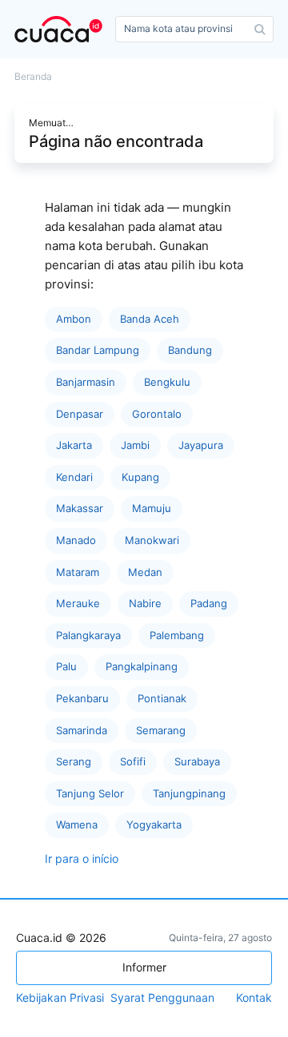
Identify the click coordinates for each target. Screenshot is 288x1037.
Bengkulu (167, 381)
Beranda (33, 76)
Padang (208, 603)
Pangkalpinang (142, 666)
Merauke (78, 603)
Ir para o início (81, 858)
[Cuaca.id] (61, 29)
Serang (73, 761)
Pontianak (162, 698)
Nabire (145, 603)
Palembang (177, 635)
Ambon (73, 318)
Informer (144, 967)
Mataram (77, 572)
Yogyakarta (154, 824)
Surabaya (197, 761)
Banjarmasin (85, 381)
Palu (66, 666)
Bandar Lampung (97, 350)
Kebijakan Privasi (60, 997)
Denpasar (79, 413)
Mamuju (151, 508)
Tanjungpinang (189, 793)
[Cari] (260, 29)
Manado (76, 540)
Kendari (74, 477)
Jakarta (74, 445)
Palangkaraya (88, 635)
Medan (145, 572)
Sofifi (133, 761)
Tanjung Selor (90, 793)
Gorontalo (157, 413)
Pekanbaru (82, 698)
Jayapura (200, 445)
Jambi (135, 445)
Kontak (254, 997)
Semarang (161, 730)
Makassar (79, 508)
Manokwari (152, 540)
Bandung (190, 350)
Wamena (77, 824)
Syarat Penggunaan (162, 997)
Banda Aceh (149, 318)
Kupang (140, 477)
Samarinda (81, 730)
